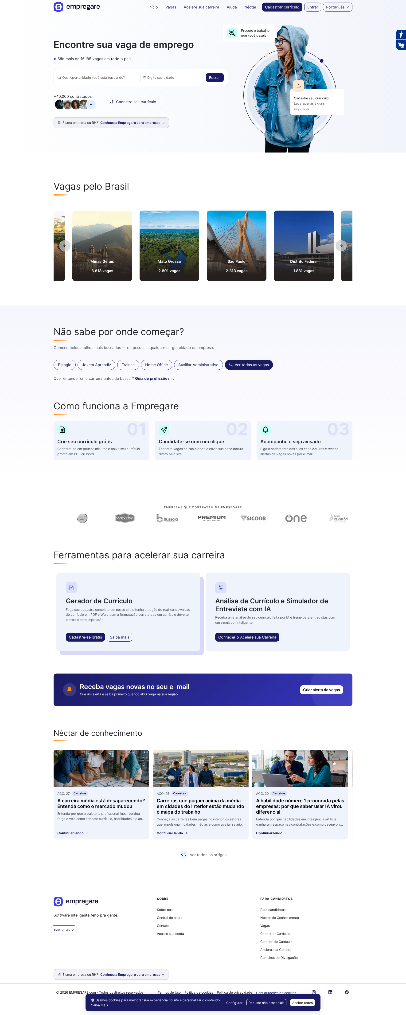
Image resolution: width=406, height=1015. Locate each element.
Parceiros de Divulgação (279, 958)
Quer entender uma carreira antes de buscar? (112, 378)
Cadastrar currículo (282, 7)
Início (153, 7)
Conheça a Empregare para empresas (130, 974)
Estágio (64, 364)
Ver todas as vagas (252, 364)
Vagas (170, 7)
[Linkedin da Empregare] (330, 992)
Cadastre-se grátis (85, 637)
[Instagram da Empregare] (314, 992)
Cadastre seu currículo (136, 101)
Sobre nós (164, 910)
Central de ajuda (169, 918)
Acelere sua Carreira (275, 950)
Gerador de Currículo (276, 942)
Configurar (234, 1003)
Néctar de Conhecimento (279, 918)
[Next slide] (341, 245)
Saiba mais (119, 637)
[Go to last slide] (64, 245)
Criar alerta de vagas (321, 689)
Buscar (215, 77)
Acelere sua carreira (201, 7)
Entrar (312, 7)
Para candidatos (272, 910)
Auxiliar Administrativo (198, 364)
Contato (163, 926)
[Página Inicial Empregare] (77, 7)
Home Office (156, 364)
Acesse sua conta (170, 934)
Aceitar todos (302, 1003)
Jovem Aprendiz (96, 364)
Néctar (250, 7)
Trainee (128, 364)
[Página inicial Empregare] (76, 904)
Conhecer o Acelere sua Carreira (247, 637)
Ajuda (232, 7)
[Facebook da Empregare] (347, 992)
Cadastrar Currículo (275, 934)
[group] (102, 246)
